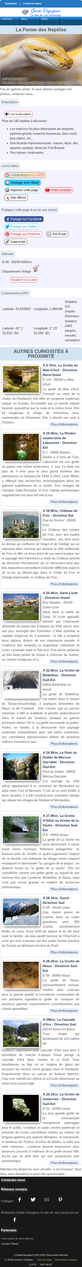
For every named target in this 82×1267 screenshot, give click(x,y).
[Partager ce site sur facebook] (19, 1199)
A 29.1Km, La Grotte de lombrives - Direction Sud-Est (61, 1099)
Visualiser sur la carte (23, 279)
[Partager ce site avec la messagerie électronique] (46, 1199)
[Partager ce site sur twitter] (33, 1199)
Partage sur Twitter (24, 226)
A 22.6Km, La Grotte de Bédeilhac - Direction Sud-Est (61, 675)
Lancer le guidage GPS (27, 175)
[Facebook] (14, 1220)
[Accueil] (41, 11)
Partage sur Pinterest (25, 234)
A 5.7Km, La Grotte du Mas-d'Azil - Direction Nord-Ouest (60, 370)
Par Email (59, 234)
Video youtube (61, 190)
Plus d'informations (64, 424)
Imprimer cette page (24, 190)
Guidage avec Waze (25, 182)
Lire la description (21, 114)
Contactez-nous (13, 1180)
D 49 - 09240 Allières (17, 262)
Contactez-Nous (32, 3)
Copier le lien (18, 241)
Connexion (11, 3)
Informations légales (66, 1259)
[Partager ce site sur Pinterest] (60, 1199)
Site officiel (18, 197)
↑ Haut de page (43, 1259)
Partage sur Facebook (26, 219)
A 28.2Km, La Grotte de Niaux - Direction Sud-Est (61, 966)
